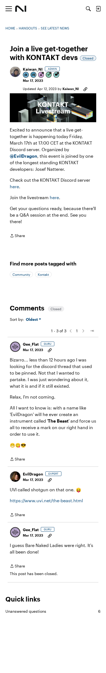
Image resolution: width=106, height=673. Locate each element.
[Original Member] (33, 75)
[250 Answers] (49, 75)
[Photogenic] (26, 75)
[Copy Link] (85, 88)
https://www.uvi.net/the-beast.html (46, 500)
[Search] (88, 8)
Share (17, 236)
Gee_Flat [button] (31, 344)
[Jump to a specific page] (92, 331)
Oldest (32, 319)
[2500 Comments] (56, 75)
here (14, 186)
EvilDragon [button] (33, 474)
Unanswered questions (53, 611)
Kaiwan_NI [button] (33, 69)
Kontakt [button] (43, 274)
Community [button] (21, 274)
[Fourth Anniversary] (41, 75)
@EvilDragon (23, 155)
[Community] (20, 8)
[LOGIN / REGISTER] (98, 8)
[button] (15, 71)
